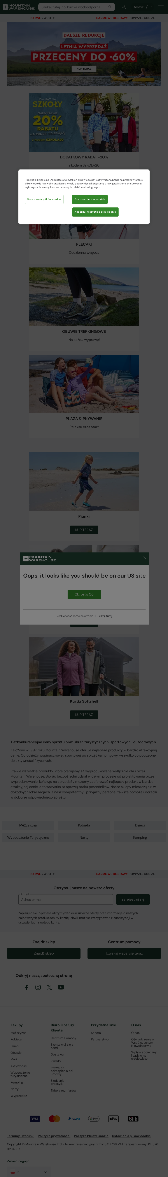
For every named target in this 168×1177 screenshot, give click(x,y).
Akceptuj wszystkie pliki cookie (95, 212)
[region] (84, 196)
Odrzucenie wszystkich (90, 199)
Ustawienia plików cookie (44, 199)
